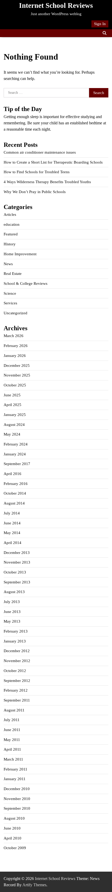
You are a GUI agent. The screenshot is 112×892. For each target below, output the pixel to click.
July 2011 (12, 720)
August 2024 (14, 424)
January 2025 (15, 415)
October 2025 (15, 385)
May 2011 (12, 740)
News (8, 264)
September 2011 (17, 700)
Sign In (100, 24)
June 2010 (12, 828)
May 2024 (12, 434)
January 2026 (15, 356)
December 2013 (17, 553)
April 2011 (12, 749)
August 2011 (14, 710)
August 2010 (14, 818)
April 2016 (12, 474)
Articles (10, 214)
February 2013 (16, 631)
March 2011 (13, 759)
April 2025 (12, 405)
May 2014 (12, 533)
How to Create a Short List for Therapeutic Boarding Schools (53, 162)
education (12, 224)
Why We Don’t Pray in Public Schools (35, 192)
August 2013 (14, 592)
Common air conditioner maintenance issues (40, 152)
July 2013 (12, 602)
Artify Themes (34, 885)
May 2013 (12, 621)
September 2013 (17, 582)
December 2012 (17, 651)
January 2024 (15, 454)
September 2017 (17, 464)
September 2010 (17, 808)
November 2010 (17, 799)
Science (10, 293)
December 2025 (17, 365)
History (10, 244)
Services (10, 303)
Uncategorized (15, 313)
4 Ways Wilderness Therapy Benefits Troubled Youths (47, 182)
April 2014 (12, 543)
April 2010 (12, 838)
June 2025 (12, 395)
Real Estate (13, 273)
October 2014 (15, 493)
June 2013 (12, 612)
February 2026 (16, 346)
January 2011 (15, 779)
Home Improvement (20, 254)
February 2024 (16, 444)
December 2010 (17, 789)
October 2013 (15, 572)
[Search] (104, 33)
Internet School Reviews (56, 5)
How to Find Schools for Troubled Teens (37, 172)
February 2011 (15, 769)
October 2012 (15, 671)
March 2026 (13, 336)
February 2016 (16, 484)
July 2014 (12, 513)
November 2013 (17, 562)
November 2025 (17, 375)
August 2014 (14, 503)
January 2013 (15, 641)
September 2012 (17, 681)
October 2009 (15, 848)
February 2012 (16, 690)
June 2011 (12, 730)
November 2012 (17, 661)
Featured (11, 234)
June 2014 (12, 523)
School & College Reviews (25, 283)
